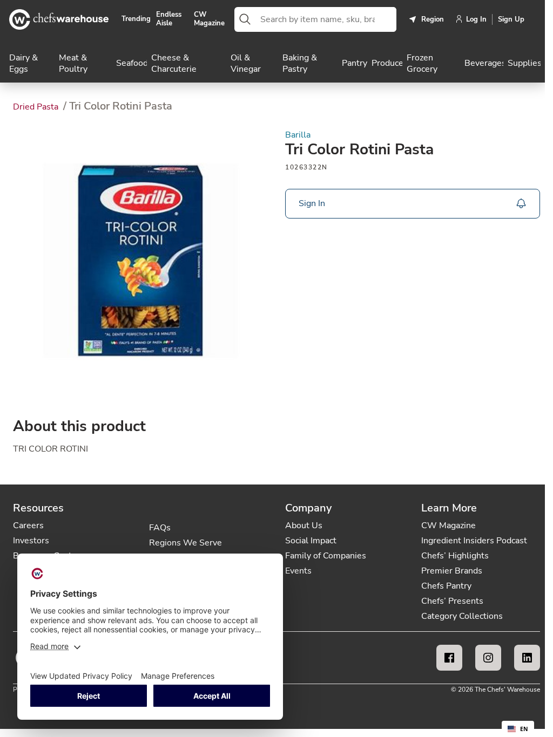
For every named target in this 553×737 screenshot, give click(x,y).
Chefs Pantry (446, 586)
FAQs (160, 527)
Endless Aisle (168, 19)
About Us (303, 525)
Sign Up (511, 19)
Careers (28, 525)
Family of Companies (325, 555)
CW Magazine (209, 19)
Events (298, 571)
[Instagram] (488, 658)
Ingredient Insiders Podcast (474, 540)
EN (524, 729)
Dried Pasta (36, 107)
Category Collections (462, 616)
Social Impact (310, 540)
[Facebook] (449, 658)
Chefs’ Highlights (455, 555)
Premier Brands (451, 571)
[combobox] (326, 19)
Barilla (298, 135)
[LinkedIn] (527, 658)
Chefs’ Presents (452, 601)
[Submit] (245, 19)
